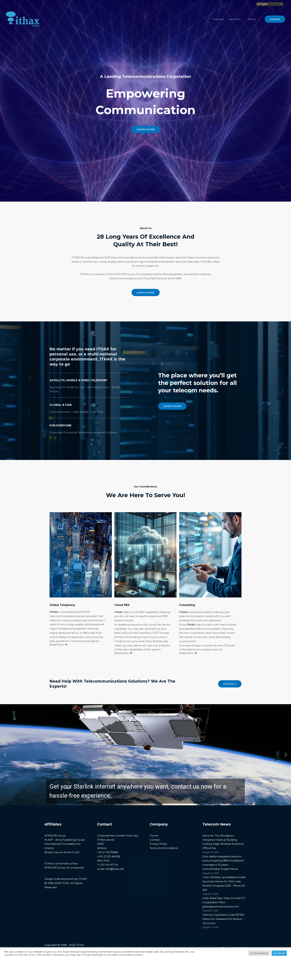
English (264, 4)
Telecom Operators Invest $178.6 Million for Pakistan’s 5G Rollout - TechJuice (223, 919)
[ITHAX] (23, 19)
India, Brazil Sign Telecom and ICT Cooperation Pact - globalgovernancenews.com (223, 902)
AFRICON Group (55, 835)
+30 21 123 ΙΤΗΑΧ (107, 852)
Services (234, 19)
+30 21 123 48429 (109, 856)
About (252, 19)
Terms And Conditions (164, 848)
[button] (241, 19)
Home (154, 835)
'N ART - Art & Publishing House (64, 839)
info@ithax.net (114, 869)
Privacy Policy (158, 843)
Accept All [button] (279, 953)
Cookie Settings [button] (259, 953)
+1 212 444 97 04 (107, 864)
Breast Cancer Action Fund (61, 852)
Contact (229, 683)
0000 (100, 843)
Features (218, 19)
